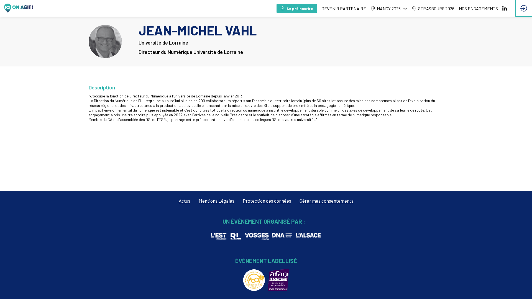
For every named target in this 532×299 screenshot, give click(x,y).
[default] (343, 8)
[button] (297, 8)
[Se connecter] (523, 8)
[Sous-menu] (405, 8)
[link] (388, 8)
